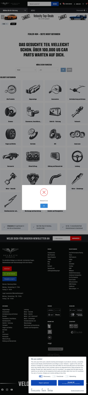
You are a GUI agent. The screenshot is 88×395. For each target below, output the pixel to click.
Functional (60, 376)
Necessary (47, 376)
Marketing (72, 376)
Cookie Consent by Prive (77, 390)
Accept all (71, 382)
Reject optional (44, 383)
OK (44, 206)
